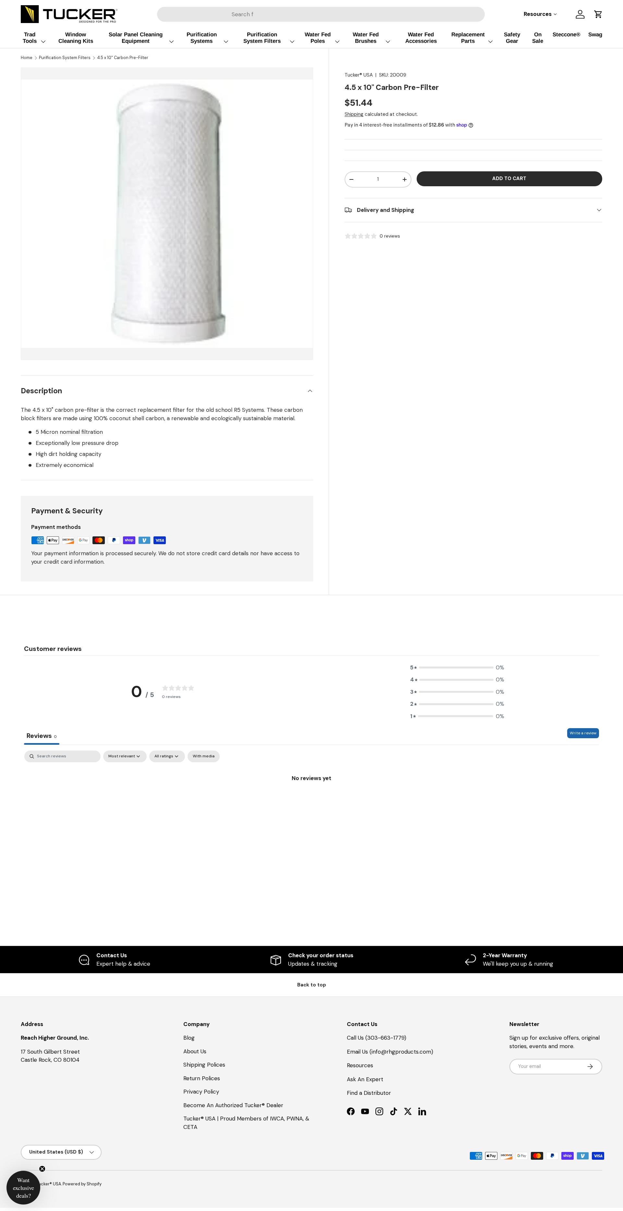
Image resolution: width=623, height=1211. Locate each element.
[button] (598, 14)
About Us (194, 1051)
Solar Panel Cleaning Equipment (136, 37)
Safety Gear (512, 37)
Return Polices (201, 1078)
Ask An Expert (365, 1079)
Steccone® (566, 34)
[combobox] (321, 14)
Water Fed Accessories (421, 37)
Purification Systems (202, 37)
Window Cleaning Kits (75, 37)
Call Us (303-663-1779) (376, 1037)
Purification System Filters (262, 37)
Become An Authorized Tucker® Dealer (233, 1105)
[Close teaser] (42, 1169)
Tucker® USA (359, 75)
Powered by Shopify (82, 1184)
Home (26, 58)
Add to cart (509, 178)
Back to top (311, 985)
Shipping (354, 114)
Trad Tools (30, 37)
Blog (189, 1037)
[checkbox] (204, 756)
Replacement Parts (468, 37)
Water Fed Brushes (366, 37)
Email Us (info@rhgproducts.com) (390, 1051)
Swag (595, 34)
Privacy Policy (201, 1091)
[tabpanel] (311, 799)
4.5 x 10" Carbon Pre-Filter (122, 58)
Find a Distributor (369, 1092)
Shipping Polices (204, 1064)
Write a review (583, 733)
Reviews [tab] (42, 735)
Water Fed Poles (318, 37)
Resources (360, 1065)
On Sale (537, 37)
